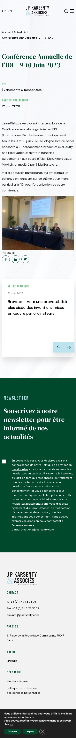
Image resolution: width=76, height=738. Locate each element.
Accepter (12, 731)
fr (4, 11)
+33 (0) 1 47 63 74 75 (23, 601)
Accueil (6, 32)
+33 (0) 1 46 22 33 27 (25, 608)
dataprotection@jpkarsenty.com (33, 529)
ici (11, 724)
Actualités (20, 32)
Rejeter (30, 731)
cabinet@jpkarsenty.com (23, 615)
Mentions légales (17, 681)
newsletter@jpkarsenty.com (30, 503)
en (10, 11)
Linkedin (12, 661)
